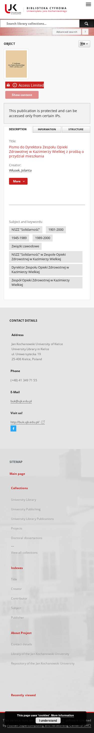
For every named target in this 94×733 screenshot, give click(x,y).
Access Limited (31, 85)
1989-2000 (42, 238)
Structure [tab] (75, 129)
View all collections (24, 552)
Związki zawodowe (25, 246)
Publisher (17, 617)
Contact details (21, 644)
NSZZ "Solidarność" (26, 229)
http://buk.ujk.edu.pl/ (25, 422)
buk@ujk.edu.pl (21, 401)
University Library (23, 499)
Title (14, 579)
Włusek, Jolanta (20, 170)
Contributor (19, 598)
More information (62, 715)
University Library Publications (32, 519)
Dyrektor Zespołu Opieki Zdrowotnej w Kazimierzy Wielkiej (40, 269)
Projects (17, 528)
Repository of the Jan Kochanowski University (42, 663)
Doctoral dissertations (27, 538)
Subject (16, 608)
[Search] (86, 23)
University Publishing (26, 509)
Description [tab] (18, 129)
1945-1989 (19, 238)
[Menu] (88, 4)
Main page (17, 474)
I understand (48, 720)
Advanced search (66, 32)
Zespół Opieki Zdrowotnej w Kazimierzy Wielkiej (41, 282)
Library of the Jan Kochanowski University (40, 654)
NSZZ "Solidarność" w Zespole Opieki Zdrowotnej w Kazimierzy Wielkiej (39, 256)
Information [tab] (47, 129)
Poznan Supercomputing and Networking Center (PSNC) (49, 725)
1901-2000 (55, 229)
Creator (16, 589)
